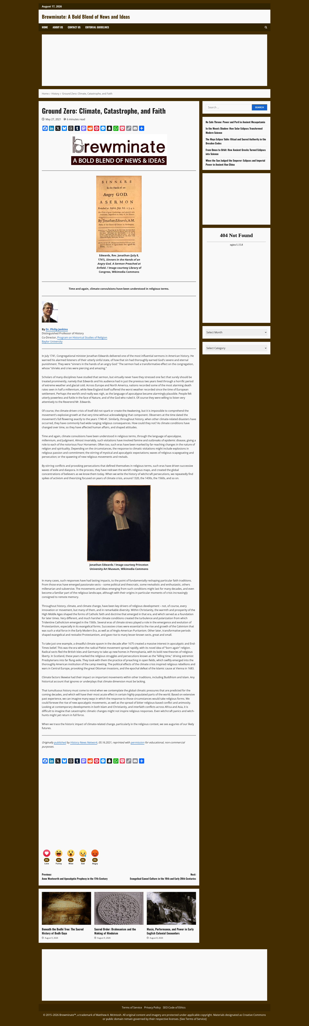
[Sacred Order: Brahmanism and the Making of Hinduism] (119, 908)
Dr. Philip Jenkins (57, 329)
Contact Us (74, 27)
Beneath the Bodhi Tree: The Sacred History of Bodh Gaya (63, 931)
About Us (58, 27)
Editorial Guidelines (97, 27)
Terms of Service (132, 1007)
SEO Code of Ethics (174, 1007)
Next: (163, 876)
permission (137, 742)
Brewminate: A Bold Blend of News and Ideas (86, 16)
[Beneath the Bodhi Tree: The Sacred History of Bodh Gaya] (66, 908)
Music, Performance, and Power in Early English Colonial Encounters (170, 931)
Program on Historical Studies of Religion (82, 337)
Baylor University (52, 341)
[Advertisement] (141, 60)
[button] (266, 27)
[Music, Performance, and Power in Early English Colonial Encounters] (171, 908)
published (60, 742)
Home (45, 27)
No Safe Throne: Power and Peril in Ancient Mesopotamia (235, 122)
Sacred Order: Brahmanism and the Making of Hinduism (115, 931)
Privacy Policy (152, 1007)
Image (113, 268)
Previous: (75, 876)
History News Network (83, 742)
